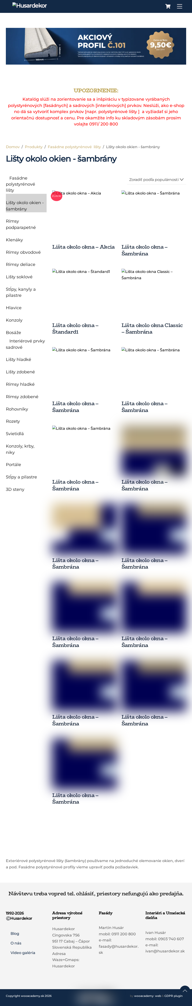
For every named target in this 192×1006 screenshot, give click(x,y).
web (158, 996)
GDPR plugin (173, 996)
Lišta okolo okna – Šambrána (145, 250)
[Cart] (168, 6)
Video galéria (23, 953)
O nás (16, 943)
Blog (15, 933)
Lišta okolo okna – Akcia (83, 247)
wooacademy (144, 996)
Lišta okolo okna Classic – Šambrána (152, 328)
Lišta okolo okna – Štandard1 (75, 328)
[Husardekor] (29, 5)
